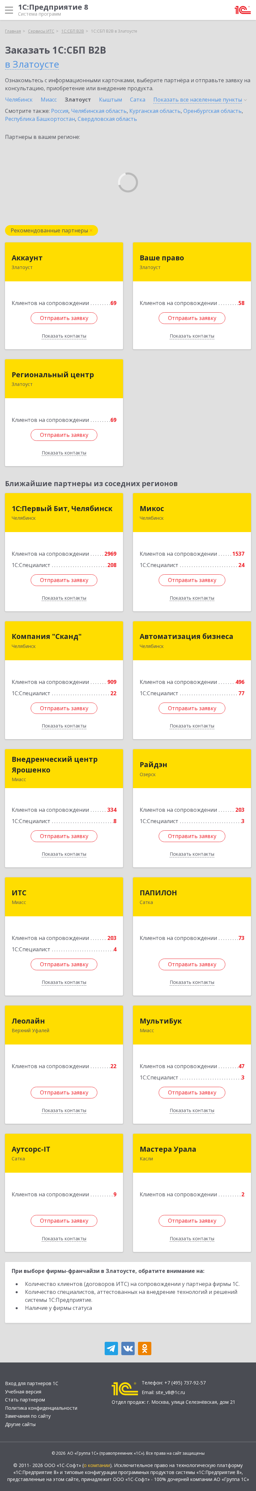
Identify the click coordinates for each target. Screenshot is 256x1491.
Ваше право (162, 257)
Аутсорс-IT (31, 1149)
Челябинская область (99, 111)
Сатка (137, 99)
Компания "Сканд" (47, 636)
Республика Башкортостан (40, 119)
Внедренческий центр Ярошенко (55, 764)
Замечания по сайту (28, 1416)
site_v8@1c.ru (170, 1392)
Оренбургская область (212, 111)
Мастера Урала (168, 1149)
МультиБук (161, 1021)
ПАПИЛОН (158, 892)
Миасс (49, 99)
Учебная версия (23, 1391)
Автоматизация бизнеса (186, 636)
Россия (59, 111)
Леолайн (28, 1021)
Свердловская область (107, 119)
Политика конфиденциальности (41, 1408)
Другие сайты (20, 1424)
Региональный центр (53, 374)
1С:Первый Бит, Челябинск (62, 508)
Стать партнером (25, 1399)
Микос (152, 508)
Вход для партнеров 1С (31, 1383)
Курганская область (155, 111)
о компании (97, 1465)
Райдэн (153, 764)
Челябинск (19, 99)
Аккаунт (27, 257)
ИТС (19, 892)
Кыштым (110, 99)
